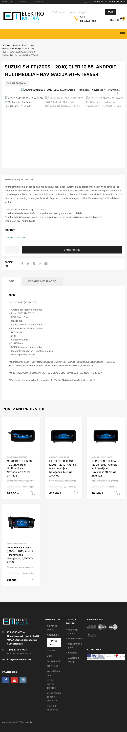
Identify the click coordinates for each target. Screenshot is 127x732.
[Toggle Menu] (122, 34)
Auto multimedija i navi (24, 45)
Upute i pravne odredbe (51, 684)
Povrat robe (53, 642)
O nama (51, 650)
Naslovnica (53, 634)
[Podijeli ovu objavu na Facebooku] (22, 264)
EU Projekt (52, 666)
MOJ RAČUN (7, 2)
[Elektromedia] (23, 20)
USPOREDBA (39, 2)
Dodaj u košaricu (72, 250)
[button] (117, 93)
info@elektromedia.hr (19, 659)
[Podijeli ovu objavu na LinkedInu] (39, 264)
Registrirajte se (117, 2)
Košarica (72, 652)
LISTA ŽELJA (23, 2)
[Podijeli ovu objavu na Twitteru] (27, 264)
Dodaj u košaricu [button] (33, 493)
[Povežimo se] (5, 680)
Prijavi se (102, 2)
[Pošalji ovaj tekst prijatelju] (45, 264)
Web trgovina (75, 638)
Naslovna (6, 45)
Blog (49, 655)
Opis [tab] (12, 281)
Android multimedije (11, 48)
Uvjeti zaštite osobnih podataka (54, 697)
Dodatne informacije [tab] (42, 281)
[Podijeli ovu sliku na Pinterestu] (33, 264)
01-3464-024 (88, 21)
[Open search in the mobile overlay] (83, 12)
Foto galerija (53, 661)
